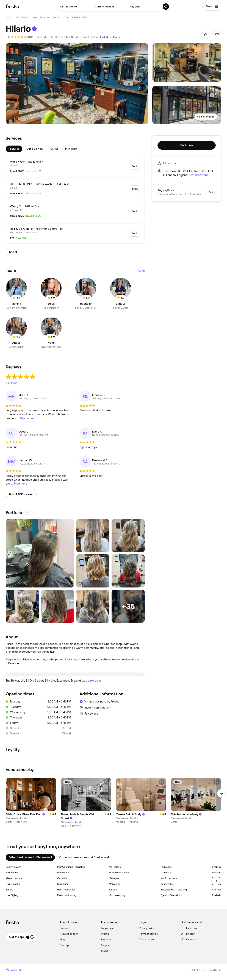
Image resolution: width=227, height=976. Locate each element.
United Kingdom (40, 17)
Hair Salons (22, 17)
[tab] (14, 149)
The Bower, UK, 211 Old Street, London (73, 37)
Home (9, 17)
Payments (106, 939)
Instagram (191, 939)
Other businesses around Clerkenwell (84, 857)
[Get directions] (75, 674)
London (57, 17)
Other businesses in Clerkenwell (30, 857)
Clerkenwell (71, 17)
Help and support (69, 933)
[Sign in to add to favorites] (217, 35)
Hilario (84, 17)
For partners (107, 928)
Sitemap (64, 945)
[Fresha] (12, 6)
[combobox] (74, 7)
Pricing (105, 933)
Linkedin (190, 933)
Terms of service (148, 933)
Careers (64, 928)
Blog (62, 939)
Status (104, 950)
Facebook (191, 928)
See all (140, 270)
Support (105, 945)
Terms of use (146, 939)
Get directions (110, 37)
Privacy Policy (146, 928)
